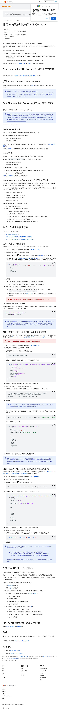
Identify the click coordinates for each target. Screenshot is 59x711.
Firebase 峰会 (24, 670)
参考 (3, 670)
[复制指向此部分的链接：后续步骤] (13, 647)
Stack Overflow (43, 670)
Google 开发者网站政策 (13, 658)
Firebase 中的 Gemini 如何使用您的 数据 (25, 75)
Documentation (7, 6)
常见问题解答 (43, 677)
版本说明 (42, 675)
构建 (18, 20)
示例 (3, 673)
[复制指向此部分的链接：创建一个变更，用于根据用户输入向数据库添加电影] (47, 332)
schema (19, 63)
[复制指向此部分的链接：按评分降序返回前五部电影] (26, 244)
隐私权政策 (7, 704)
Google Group (43, 673)
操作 (11, 588)
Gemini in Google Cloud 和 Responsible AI (16, 121)
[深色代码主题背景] (53, 263)
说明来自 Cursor (31, 593)
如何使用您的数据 (47, 119)
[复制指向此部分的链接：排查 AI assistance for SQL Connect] (41, 623)
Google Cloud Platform (7, 696)
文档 (19, 337)
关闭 (47, 18)
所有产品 (4, 698)
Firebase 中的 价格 (22, 641)
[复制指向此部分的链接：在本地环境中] (15, 153)
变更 (42, 255)
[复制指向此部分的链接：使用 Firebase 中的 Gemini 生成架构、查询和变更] (4, 106)
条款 (3, 704)
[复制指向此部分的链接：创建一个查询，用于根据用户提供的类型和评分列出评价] (51, 469)
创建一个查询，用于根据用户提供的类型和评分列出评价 (20, 239)
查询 (39, 255)
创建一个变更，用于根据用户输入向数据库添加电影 (19, 237)
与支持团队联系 (43, 668)
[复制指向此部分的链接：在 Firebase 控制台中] (22, 129)
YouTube (23, 675)
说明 (30, 606)
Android (3, 689)
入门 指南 (8, 149)
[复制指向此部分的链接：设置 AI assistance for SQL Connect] (41, 82)
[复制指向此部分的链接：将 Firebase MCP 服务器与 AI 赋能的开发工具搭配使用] (49, 180)
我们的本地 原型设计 (8, 176)
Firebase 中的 (17, 653)
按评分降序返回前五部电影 (13, 234)
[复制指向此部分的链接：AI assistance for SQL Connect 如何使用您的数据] (4, 72)
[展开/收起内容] (9, 29)
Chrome (3, 691)
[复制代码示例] (55, 263)
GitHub (3, 677)
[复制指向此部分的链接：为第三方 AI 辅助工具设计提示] (35, 568)
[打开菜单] (2, 1)
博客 (22, 668)
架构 (11, 650)
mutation (30, 63)
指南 (3, 668)
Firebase (5, 20)
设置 (34, 85)
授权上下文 (29, 293)
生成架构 (10, 585)
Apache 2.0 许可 (46, 656)
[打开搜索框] (39, 2)
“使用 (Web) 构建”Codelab (27, 258)
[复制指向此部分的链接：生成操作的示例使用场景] (29, 227)
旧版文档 (42, 680)
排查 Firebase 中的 (13, 626)
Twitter (22, 673)
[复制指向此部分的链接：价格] (8, 632)
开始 (53, 18)
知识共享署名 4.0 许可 (24, 656)
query (24, 63)
